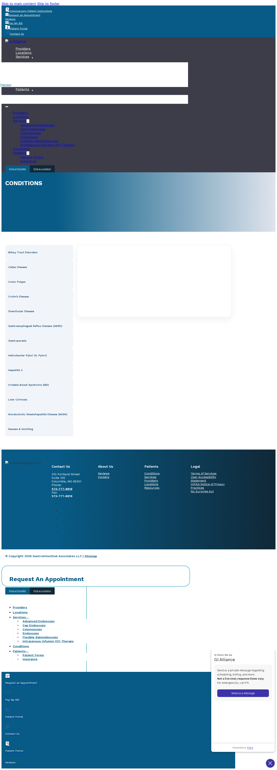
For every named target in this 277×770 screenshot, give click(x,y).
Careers (103, 477)
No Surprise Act (202, 491)
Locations (23, 53)
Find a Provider (17, 169)
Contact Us (17, 33)
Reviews (10, 19)
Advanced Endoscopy (37, 125)
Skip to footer (48, 3)
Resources (151, 488)
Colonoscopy (30, 133)
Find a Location (42, 169)
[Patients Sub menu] (32, 90)
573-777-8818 (62, 489)
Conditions (21, 149)
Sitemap (91, 556)
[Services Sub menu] (32, 57)
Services (22, 57)
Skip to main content (19, 3)
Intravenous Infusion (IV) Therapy (47, 145)
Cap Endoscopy (32, 129)
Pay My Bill (16, 23)
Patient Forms (31, 157)
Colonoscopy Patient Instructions (31, 10)
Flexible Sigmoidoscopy (39, 141)
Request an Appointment (24, 15)
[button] (39, 252)
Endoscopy (29, 137)
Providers (23, 49)
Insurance (28, 161)
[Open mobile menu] (6, 106)
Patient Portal (19, 28)
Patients (22, 89)
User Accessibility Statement (203, 478)
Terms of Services (204, 473)
